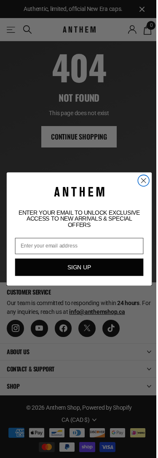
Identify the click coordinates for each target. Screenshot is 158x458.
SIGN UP (79, 267)
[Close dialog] (143, 181)
